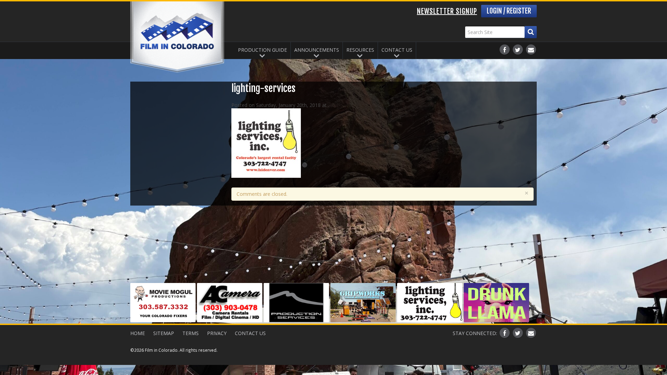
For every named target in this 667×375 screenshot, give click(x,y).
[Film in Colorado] (177, 37)
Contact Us (396, 50)
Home (137, 333)
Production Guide (262, 50)
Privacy (217, 333)
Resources (360, 50)
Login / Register (509, 11)
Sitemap (163, 333)
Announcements (316, 50)
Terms (190, 333)
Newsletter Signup (447, 11)
